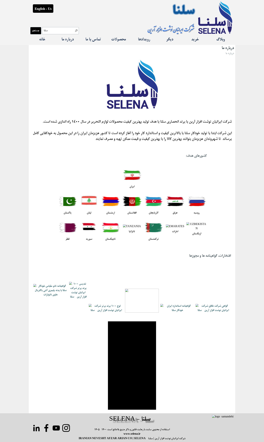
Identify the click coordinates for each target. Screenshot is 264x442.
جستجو (35, 30)
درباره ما (67, 40)
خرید (195, 40)
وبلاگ (220, 40)
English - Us (43, 8)
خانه (42, 40)
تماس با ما (93, 40)
